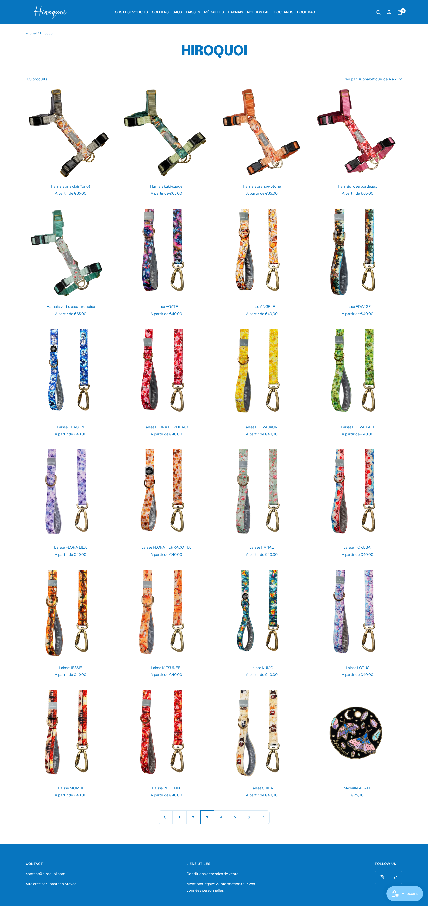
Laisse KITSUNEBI (166, 667)
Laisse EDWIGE (357, 306)
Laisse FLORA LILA (70, 547)
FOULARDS (283, 12)
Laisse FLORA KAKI (357, 427)
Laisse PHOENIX (166, 788)
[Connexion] (389, 12)
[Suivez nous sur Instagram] (382, 877)
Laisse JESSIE (70, 667)
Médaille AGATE (357, 788)
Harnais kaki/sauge (166, 186)
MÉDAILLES (214, 12)
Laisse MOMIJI (70, 788)
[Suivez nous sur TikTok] (395, 877)
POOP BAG (306, 12)
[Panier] (399, 12)
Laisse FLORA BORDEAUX (166, 427)
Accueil (31, 33)
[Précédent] (165, 817)
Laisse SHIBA (262, 788)
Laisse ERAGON (70, 427)
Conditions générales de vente (212, 873)
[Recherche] (378, 12)
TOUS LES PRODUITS (130, 12)
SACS (177, 12)
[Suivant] (262, 817)
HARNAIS (235, 12)
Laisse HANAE (261, 547)
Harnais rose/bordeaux (357, 186)
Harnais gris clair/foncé (70, 186)
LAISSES (193, 12)
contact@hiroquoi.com (45, 873)
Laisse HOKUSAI (357, 547)
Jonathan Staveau (63, 884)
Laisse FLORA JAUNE (262, 427)
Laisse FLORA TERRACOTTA (166, 547)
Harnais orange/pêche (262, 186)
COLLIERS (160, 12)
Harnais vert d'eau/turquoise (71, 306)
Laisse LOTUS (357, 667)
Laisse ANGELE (261, 306)
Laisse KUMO (261, 667)
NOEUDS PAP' (258, 12)
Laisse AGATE (166, 306)
